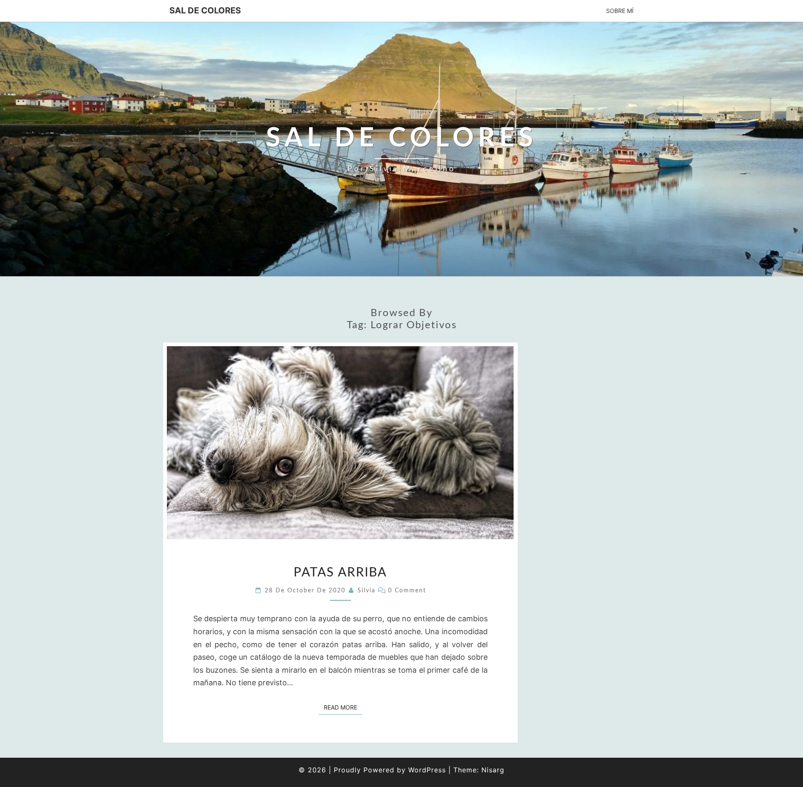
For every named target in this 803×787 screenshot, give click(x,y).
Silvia (367, 591)
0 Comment (407, 591)
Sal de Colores (205, 10)
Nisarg (492, 770)
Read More (343, 707)
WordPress (427, 770)
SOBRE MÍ (620, 10)
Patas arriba (340, 572)
